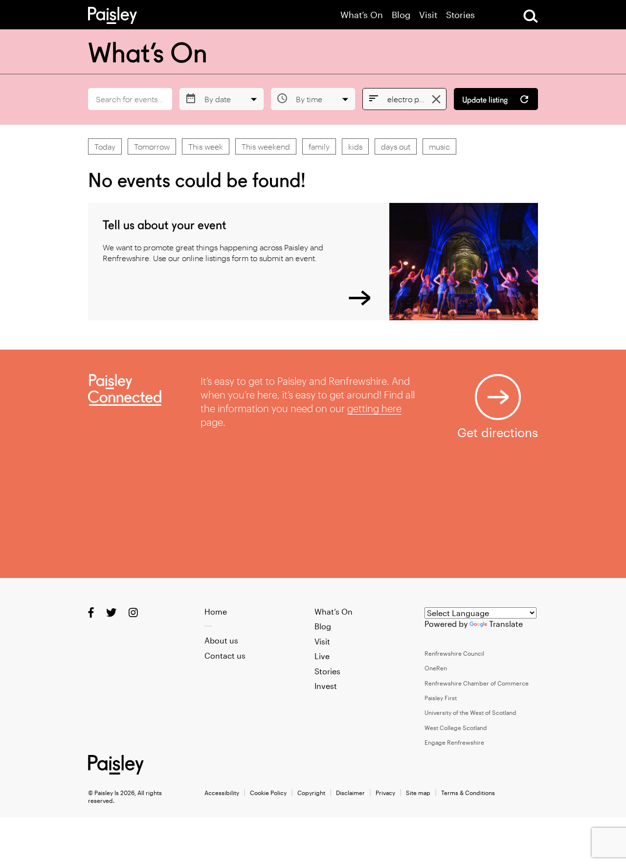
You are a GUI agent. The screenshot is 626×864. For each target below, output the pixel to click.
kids (355, 146)
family (319, 146)
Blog (401, 15)
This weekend (266, 146)
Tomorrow (152, 146)
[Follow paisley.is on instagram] (133, 612)
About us (221, 640)
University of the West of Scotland (470, 712)
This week (205, 146)
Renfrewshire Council (454, 653)
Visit (428, 15)
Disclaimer (350, 792)
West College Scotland (456, 727)
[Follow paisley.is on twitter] (111, 612)
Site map (418, 792)
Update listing (485, 100)
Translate (506, 623)
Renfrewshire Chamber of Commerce (477, 683)
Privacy (385, 792)
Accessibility (221, 792)
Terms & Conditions (468, 792)
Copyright (311, 792)
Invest (325, 685)
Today (104, 146)
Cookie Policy (268, 792)
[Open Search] (530, 16)
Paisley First (441, 697)
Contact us (225, 655)
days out (395, 146)
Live (322, 656)
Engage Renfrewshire (454, 742)
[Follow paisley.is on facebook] (91, 612)
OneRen (436, 668)
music (439, 146)
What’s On (361, 15)
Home (215, 611)
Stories (460, 15)
